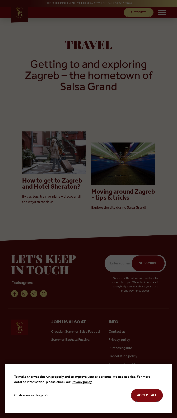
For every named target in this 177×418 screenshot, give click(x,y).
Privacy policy (82, 382)
